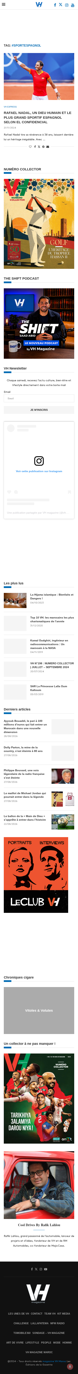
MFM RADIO (57, 1323)
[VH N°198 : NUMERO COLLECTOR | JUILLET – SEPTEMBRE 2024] (15, 669)
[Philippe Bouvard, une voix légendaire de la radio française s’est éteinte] (62, 776)
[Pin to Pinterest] (43, 146)
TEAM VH (49, 1313)
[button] (7, 1010)
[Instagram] (67, 5)
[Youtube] (72, 5)
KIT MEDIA (63, 1313)
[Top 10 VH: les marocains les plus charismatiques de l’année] (15, 623)
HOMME (67, 1342)
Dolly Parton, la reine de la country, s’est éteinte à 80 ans (23, 749)
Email (7, 392)
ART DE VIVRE (15, 1342)
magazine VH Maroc (54, 1361)
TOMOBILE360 (21, 1333)
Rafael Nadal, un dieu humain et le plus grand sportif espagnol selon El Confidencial (37, 117)
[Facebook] (55, 5)
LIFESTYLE (32, 1342)
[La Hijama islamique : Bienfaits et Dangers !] (15, 600)
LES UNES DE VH (18, 1313)
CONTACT (36, 1313)
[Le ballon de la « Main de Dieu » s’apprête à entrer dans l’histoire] (62, 822)
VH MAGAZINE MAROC (39, 1352)
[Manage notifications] (70, 1367)
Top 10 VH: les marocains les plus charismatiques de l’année (52, 619)
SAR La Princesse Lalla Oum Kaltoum (48, 688)
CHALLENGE (21, 1323)
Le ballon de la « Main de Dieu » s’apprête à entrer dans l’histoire (25, 818)
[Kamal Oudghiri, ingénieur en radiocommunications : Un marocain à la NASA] (15, 646)
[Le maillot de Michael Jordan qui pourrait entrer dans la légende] (62, 799)
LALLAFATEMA (39, 1323)
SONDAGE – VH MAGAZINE (48, 1333)
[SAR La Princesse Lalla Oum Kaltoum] (15, 692)
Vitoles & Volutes (39, 1010)
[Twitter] (61, 5)
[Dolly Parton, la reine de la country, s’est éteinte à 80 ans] (62, 753)
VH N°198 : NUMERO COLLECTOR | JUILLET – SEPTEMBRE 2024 (52, 665)
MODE (57, 1342)
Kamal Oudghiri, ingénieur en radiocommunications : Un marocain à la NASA (49, 644)
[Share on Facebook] (35, 146)
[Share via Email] (47, 146)
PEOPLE (46, 1342)
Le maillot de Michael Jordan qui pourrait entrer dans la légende (25, 795)
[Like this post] (30, 146)
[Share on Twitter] (39, 146)
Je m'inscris (39, 409)
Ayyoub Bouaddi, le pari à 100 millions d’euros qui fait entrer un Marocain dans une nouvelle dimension (25, 726)
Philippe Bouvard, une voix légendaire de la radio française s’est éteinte (24, 774)
